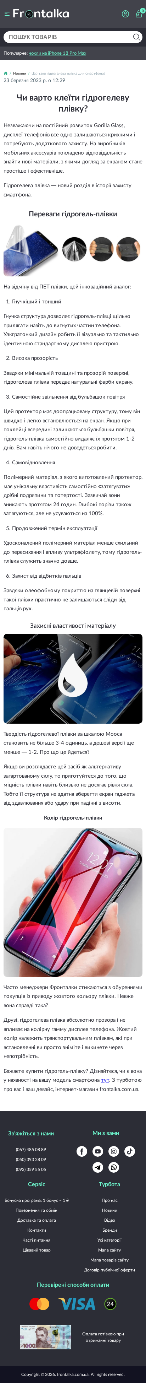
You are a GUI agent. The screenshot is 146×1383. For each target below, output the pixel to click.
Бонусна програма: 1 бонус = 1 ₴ (37, 1200)
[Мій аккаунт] (125, 13)
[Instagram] (113, 1151)
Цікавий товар (37, 1250)
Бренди (109, 1230)
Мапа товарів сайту (109, 1260)
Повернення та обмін (36, 1210)
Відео (109, 1220)
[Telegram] (97, 1167)
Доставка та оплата (36, 1220)
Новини (109, 1210)
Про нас (110, 1200)
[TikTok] (129, 1151)
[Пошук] (136, 37)
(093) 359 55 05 (31, 1169)
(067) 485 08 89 (31, 1149)
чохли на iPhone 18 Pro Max (57, 53)
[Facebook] (82, 1151)
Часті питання (36, 1240)
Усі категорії (109, 1240)
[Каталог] (7, 13)
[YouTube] (97, 1151)
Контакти (36, 1230)
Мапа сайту (109, 1250)
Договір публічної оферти (109, 1270)
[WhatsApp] (113, 1167)
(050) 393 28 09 (31, 1159)
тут (105, 1079)
